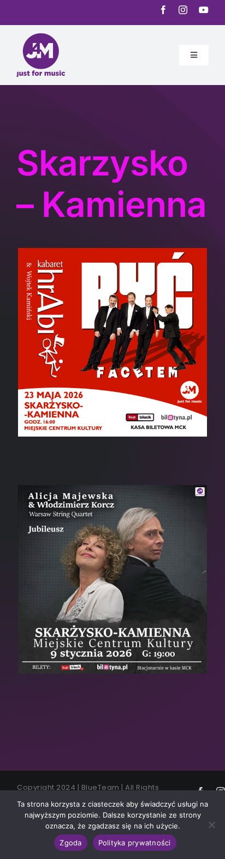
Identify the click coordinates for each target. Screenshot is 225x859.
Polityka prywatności (134, 842)
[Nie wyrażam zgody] (211, 824)
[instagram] (183, 9)
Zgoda (70, 842)
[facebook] (163, 9)
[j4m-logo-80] (40, 38)
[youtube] (204, 9)
